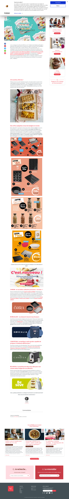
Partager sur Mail (5, 53)
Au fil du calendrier (9, 444)
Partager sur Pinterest (5, 46)
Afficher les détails (17, 13)
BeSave (21, 491)
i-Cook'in (21, 492)
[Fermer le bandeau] (67, 1)
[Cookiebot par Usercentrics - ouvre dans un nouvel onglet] (7, 13)
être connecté (16, 416)
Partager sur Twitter (5, 48)
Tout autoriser (58, 2)
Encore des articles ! (34, 458)
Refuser (57, 5)
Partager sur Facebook (5, 44)
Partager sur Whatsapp (5, 51)
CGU (32, 488)
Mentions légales (33, 489)
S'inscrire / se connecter (28, 497)
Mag (20, 489)
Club (20, 488)
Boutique (21, 490)
